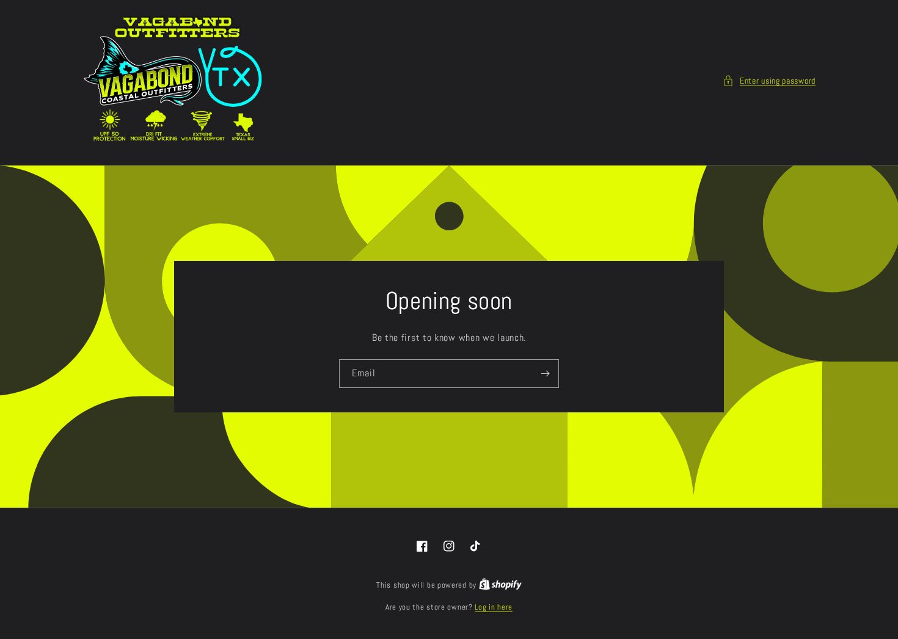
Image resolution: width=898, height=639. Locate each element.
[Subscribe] (544, 373)
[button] (769, 81)
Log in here (494, 607)
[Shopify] (500, 585)
